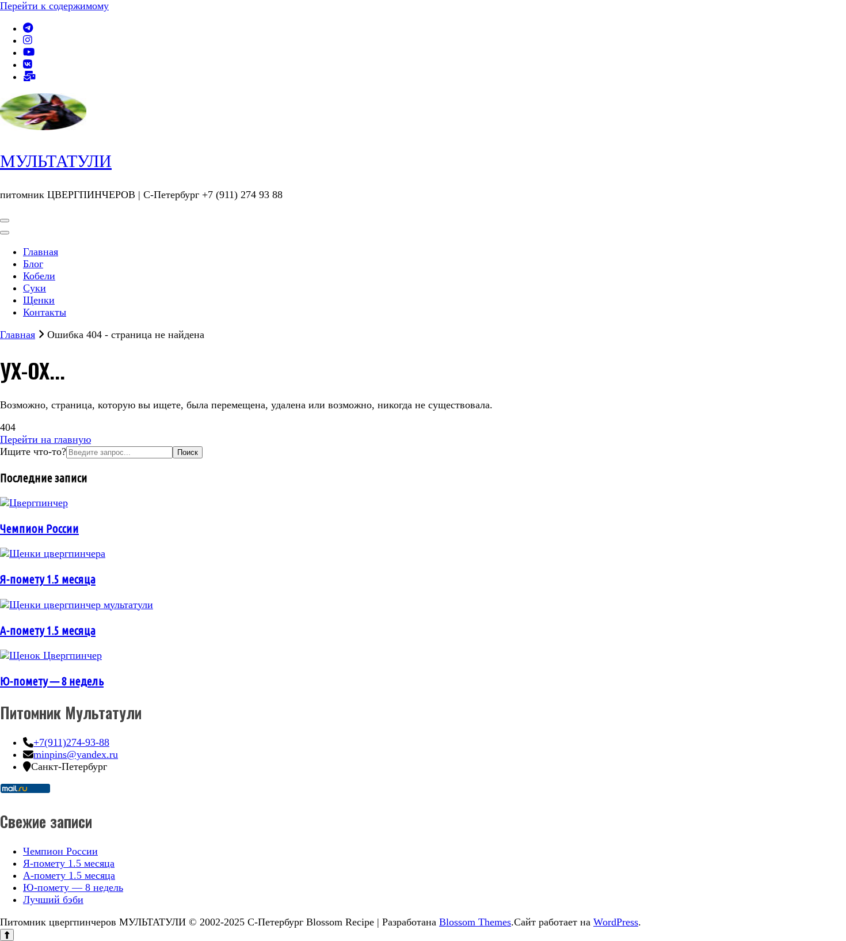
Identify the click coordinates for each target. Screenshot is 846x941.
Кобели (39, 276)
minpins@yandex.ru (75, 754)
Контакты (44, 312)
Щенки (39, 300)
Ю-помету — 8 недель (52, 681)
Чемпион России (39, 528)
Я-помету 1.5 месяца (48, 579)
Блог (33, 264)
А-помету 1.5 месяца (48, 630)
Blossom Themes (475, 922)
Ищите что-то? (33, 451)
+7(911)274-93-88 (71, 742)
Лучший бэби (53, 899)
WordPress (615, 922)
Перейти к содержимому (54, 6)
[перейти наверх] (7, 935)
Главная (40, 251)
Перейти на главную (45, 439)
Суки (34, 288)
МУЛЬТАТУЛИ (56, 161)
